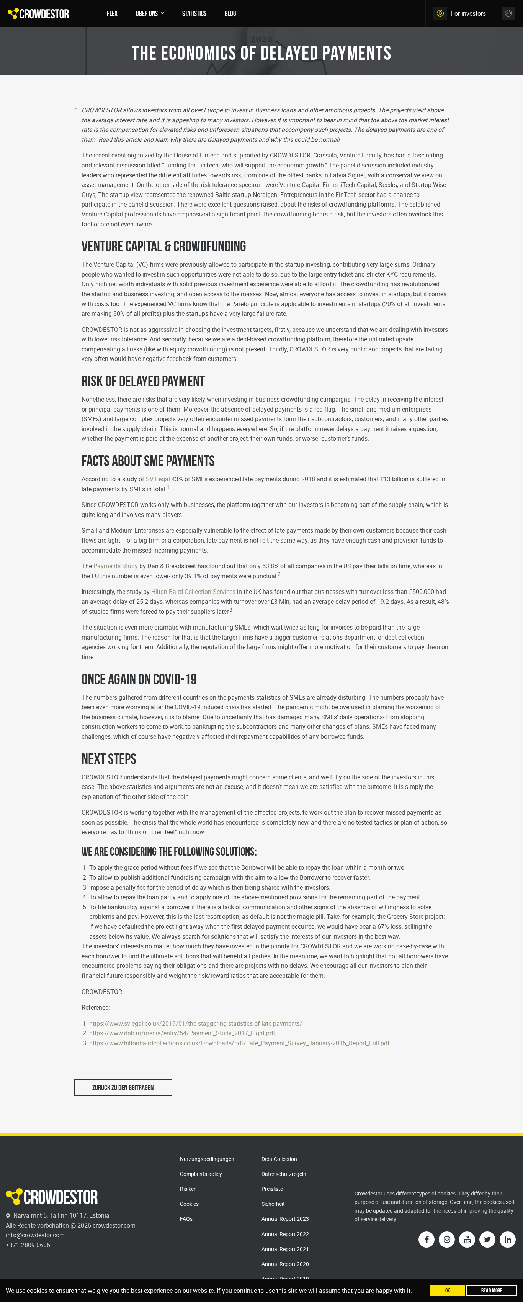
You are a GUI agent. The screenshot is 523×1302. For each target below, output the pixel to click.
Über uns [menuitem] (147, 13)
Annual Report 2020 (285, 1264)
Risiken (188, 1188)
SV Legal (158, 479)
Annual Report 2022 (285, 1234)
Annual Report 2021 (285, 1249)
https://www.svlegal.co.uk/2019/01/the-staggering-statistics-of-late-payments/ (195, 1023)
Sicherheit (273, 1203)
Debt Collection (279, 1159)
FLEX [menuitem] (112, 13)
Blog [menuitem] (230, 13)
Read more (491, 1290)
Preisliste (272, 1188)
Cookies (189, 1203)
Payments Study (115, 566)
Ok (447, 1290)
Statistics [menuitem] (194, 13)
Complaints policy (201, 1173)
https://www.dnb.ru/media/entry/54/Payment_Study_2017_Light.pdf (182, 1033)
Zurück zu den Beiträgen (123, 1087)
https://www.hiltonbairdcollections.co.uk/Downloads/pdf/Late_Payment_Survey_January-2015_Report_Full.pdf (239, 1043)
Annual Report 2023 (285, 1218)
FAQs (186, 1218)
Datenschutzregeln (284, 1173)
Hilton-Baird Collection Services (193, 591)
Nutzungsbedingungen (207, 1159)
